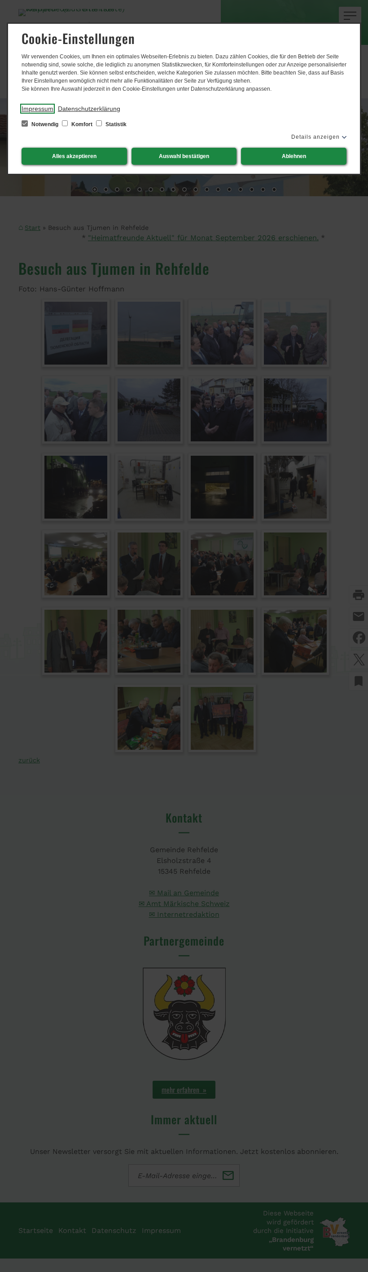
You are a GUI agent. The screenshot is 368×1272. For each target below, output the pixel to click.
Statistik (115, 124)
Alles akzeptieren (74, 156)
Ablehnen (294, 156)
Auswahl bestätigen (184, 156)
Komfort (82, 124)
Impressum (37, 108)
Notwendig (45, 124)
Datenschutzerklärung (89, 108)
